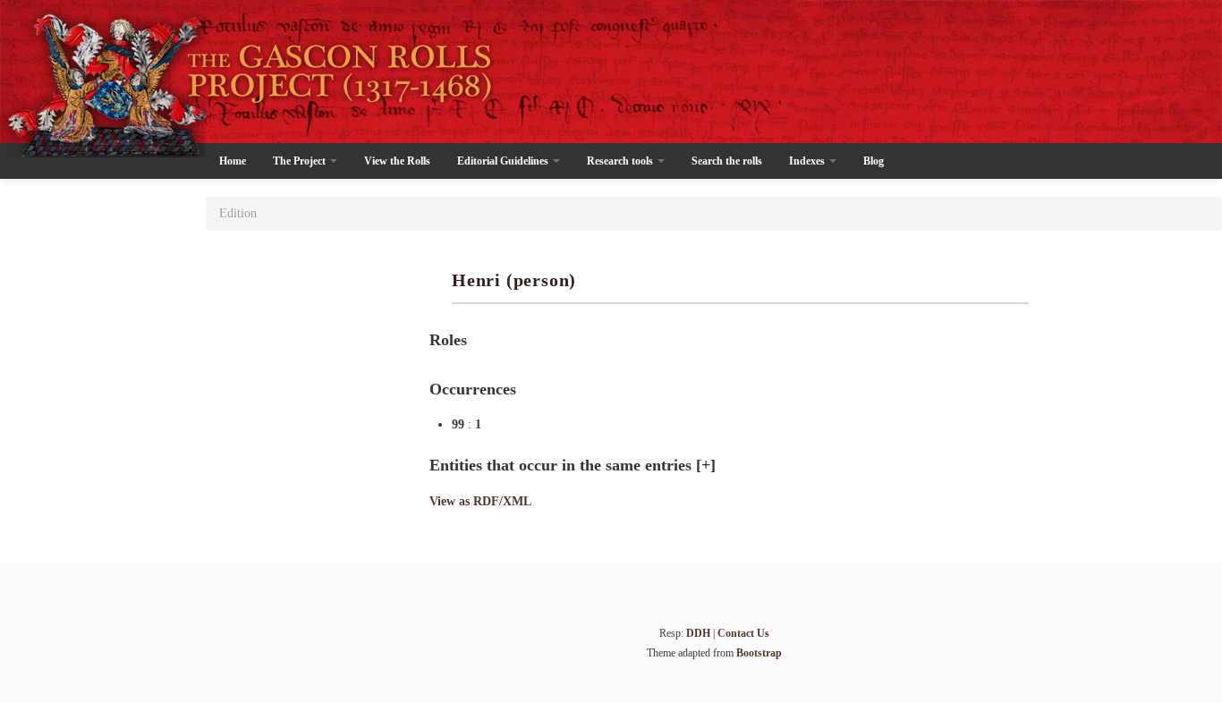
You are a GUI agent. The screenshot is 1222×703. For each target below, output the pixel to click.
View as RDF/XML (480, 501)
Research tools (621, 161)
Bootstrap (759, 653)
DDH (698, 633)
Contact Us (743, 633)
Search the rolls (727, 161)
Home (232, 161)
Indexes (808, 161)
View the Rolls (397, 161)
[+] (706, 465)
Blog (873, 161)
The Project (300, 161)
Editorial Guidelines (504, 161)
